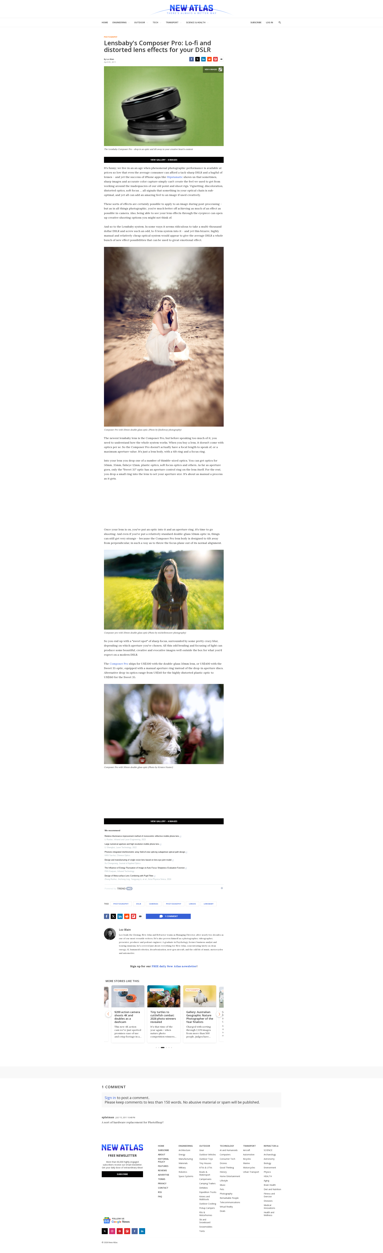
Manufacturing (186, 1158)
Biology (267, 1163)
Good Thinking (227, 1167)
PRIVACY (162, 1183)
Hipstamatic (175, 177)
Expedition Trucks (207, 1192)
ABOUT (161, 1154)
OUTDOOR (139, 22)
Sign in (110, 1097)
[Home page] (191, 9)
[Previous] (108, 1014)
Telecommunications (230, 1202)
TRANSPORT (172, 22)
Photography (110, 37)
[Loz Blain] (110, 934)
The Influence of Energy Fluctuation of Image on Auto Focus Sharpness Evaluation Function (145, 868)
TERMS (161, 1179)
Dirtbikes (203, 1187)
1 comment (171, 916)
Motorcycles (249, 1167)
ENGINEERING (120, 22)
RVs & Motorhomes (205, 1214)
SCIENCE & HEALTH (195, 22)
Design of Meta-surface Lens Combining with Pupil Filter (129, 876)
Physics (267, 1171)
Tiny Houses (205, 1163)
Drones (223, 1163)
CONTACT (163, 1187)
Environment (270, 1167)
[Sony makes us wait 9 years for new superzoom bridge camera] (199, 996)
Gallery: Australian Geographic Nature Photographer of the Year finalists (164, 1017)
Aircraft (246, 1150)
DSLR (138, 904)
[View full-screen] (220, 69)
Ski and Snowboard (204, 1221)
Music (222, 1184)
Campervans (205, 1179)
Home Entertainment (230, 1176)
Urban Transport (251, 1171)
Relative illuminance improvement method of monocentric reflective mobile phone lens (142, 836)
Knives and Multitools (204, 1198)
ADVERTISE (163, 1174)
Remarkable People (229, 1198)
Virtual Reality (226, 1206)
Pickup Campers (207, 1208)
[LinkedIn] (203, 59)
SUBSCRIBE (256, 22)
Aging (266, 1180)
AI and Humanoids (229, 1150)
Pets (222, 1189)
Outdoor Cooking (207, 1203)
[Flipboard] (215, 59)
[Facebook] (191, 59)
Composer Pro (119, 663)
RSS (160, 1192)
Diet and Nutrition (272, 1189)
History (223, 1171)
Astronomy (269, 1158)
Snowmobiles (205, 1226)
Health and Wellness (269, 1214)
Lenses (192, 904)
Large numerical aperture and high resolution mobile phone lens (132, 844)
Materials (183, 1163)
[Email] (221, 59)
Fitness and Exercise (269, 1195)
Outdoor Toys (206, 1158)
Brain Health (270, 1184)
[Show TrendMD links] (222, 888)
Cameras (153, 904)
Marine (246, 1163)
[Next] (219, 1014)
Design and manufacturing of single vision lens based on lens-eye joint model (138, 860)
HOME (105, 22)
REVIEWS (162, 1170)
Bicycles (247, 1158)
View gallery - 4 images (164, 159)
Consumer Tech (227, 1158)
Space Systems (186, 1176)
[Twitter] (197, 59)
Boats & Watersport (204, 1173)
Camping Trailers (207, 1183)
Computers (225, 1154)
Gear (201, 1150)
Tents (202, 1231)
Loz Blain (125, 929)
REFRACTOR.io (271, 1145)
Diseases (268, 1200)
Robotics (183, 1171)
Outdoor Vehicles (207, 1154)
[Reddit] (209, 59)
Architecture (184, 1150)
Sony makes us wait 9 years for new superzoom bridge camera (199, 1017)
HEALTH (268, 1176)
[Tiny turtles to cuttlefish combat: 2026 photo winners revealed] (128, 996)
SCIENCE (268, 1150)
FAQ (160, 1196)
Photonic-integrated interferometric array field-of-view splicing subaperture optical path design (145, 852)
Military (182, 1167)
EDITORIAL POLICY (163, 1160)
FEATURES (163, 1166)
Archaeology (270, 1154)
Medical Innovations (269, 1206)
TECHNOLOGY (227, 1145)
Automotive (248, 1154)
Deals (222, 1211)
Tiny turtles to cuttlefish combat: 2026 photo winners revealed (127, 1017)
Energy (182, 1154)
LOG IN (269, 22)
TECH (155, 22)
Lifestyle (224, 1180)
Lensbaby (208, 904)
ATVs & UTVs (205, 1167)
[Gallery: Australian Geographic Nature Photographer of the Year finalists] (164, 996)
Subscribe (122, 1174)
